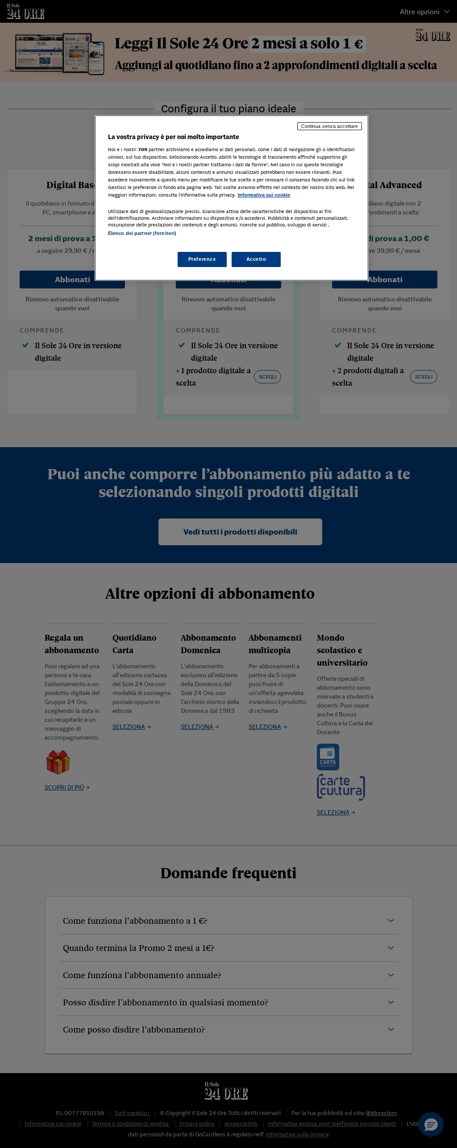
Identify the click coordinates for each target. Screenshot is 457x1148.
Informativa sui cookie (264, 195)
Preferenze (202, 259)
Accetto (256, 259)
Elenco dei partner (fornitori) (142, 233)
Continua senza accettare (329, 126)
